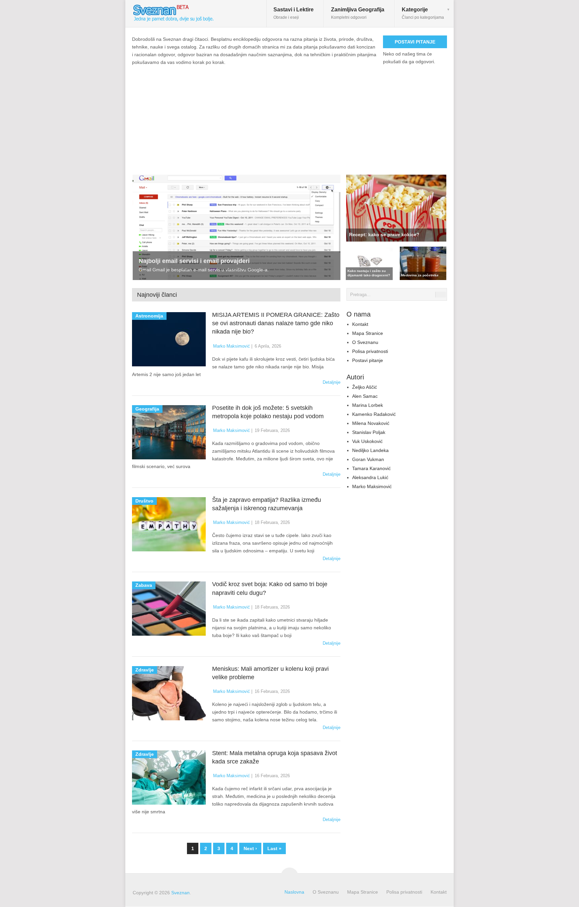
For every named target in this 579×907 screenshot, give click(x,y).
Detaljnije (331, 382)
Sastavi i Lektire (293, 13)
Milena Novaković (370, 423)
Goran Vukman (368, 459)
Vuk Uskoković (367, 441)
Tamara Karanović (371, 468)
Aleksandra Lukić (370, 477)
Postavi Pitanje (415, 41)
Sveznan (180, 892)
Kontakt (360, 324)
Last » (274, 848)
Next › (250, 848)
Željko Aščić (364, 387)
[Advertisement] (289, 116)
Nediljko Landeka (370, 450)
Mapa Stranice (367, 333)
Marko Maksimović (231, 346)
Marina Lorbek (367, 405)
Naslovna (294, 892)
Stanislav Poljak (368, 432)
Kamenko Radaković (374, 414)
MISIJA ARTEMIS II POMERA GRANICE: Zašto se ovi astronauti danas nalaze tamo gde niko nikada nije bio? (275, 323)
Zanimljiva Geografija (357, 13)
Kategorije (423, 13)
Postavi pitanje (367, 360)
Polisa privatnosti (370, 351)
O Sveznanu (365, 342)
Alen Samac (365, 396)
